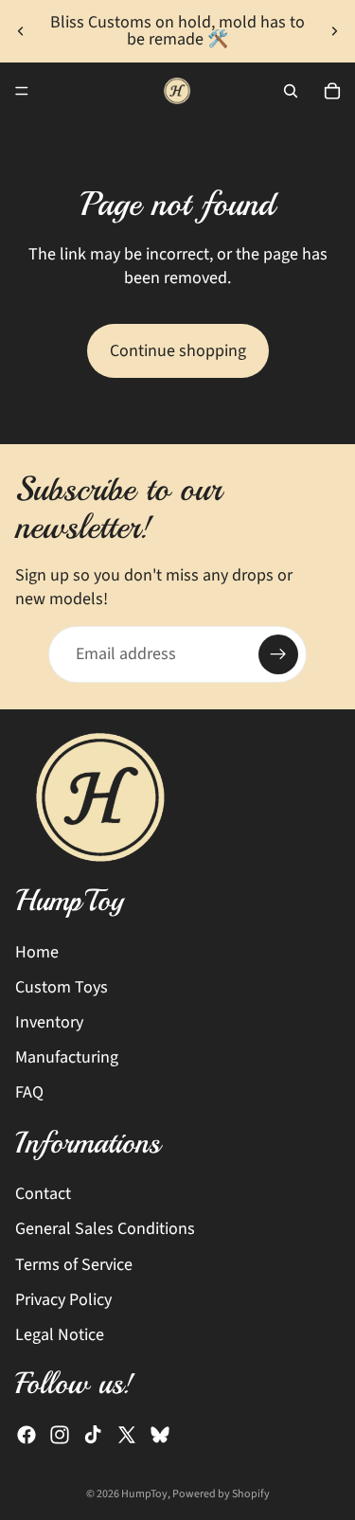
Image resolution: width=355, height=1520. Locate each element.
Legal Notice (59, 1335)
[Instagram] (59, 1434)
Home (37, 952)
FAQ (29, 1092)
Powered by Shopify (221, 1494)
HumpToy (144, 1494)
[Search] (290, 91)
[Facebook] (26, 1434)
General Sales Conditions (105, 1229)
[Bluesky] (160, 1434)
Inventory (49, 1022)
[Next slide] (334, 31)
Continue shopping (178, 351)
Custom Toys (61, 987)
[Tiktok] (92, 1434)
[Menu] (22, 91)
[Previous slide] (21, 31)
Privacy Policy (63, 1300)
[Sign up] (278, 654)
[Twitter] (126, 1434)
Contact (43, 1194)
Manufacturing (66, 1057)
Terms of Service (74, 1264)
